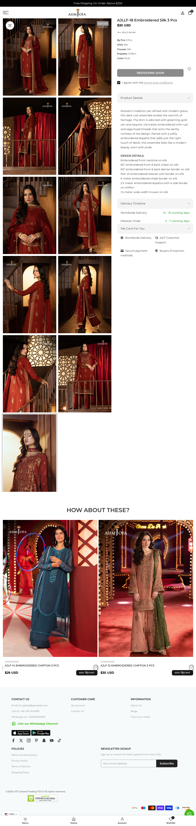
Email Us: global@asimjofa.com (29, 705)
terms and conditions (158, 82)
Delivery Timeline (133, 203)
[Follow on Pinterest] (36, 740)
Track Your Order (140, 716)
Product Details (132, 98)
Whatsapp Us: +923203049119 (28, 716)
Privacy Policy (19, 760)
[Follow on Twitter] (21, 740)
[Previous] (9, 588)
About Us (136, 705)
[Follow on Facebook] (13, 740)
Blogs (134, 711)
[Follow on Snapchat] (44, 740)
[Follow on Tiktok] (59, 740)
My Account (78, 705)
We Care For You (133, 228)
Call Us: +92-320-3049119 (25, 711)
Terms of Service (20, 766)
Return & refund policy (24, 755)
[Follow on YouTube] (52, 740)
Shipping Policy (20, 772)
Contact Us (77, 711)
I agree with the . (147, 82)
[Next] (186, 588)
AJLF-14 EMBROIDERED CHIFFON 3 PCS (32, 665)
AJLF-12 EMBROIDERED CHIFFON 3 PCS (127, 665)
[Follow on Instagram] (29, 740)
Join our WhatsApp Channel (37, 723)
